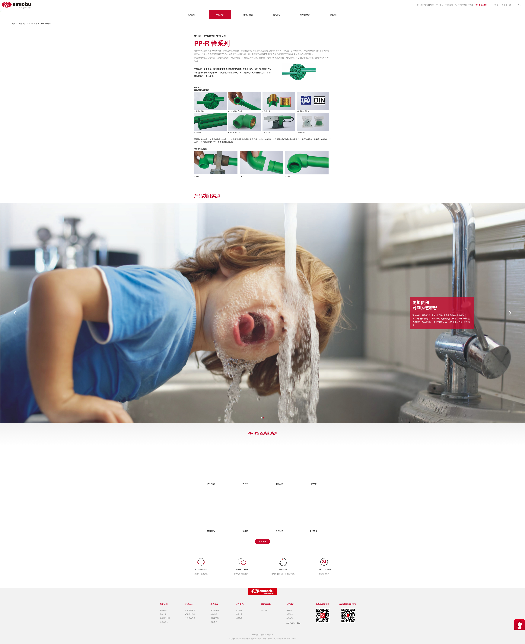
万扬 (262, 634)
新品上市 (239, 614)
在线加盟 (289, 618)
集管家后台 (257, 638)
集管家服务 (248, 14)
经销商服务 (305, 14)
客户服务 (214, 604)
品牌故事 (163, 610)
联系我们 (289, 610)
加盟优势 (289, 614)
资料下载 (264, 610)
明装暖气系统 (190, 614)
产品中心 (220, 14)
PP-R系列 (33, 23)
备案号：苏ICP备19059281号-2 (285, 638)
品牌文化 (163, 614)
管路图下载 (506, 4)
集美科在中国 (165, 618)
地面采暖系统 (190, 610)
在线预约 (214, 614)
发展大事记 (164, 622)
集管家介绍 (215, 610)
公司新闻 (239, 610)
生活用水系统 (190, 618)
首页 (496, 4)
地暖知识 (239, 618)
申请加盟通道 (268, 638)
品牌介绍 (191, 14)
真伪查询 (214, 622)
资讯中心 (277, 14)
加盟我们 (333, 14)
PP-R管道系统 (46, 23)
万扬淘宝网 (269, 634)
